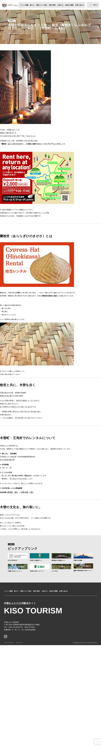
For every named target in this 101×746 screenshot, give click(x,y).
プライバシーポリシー (9, 642)
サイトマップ (19, 642)
